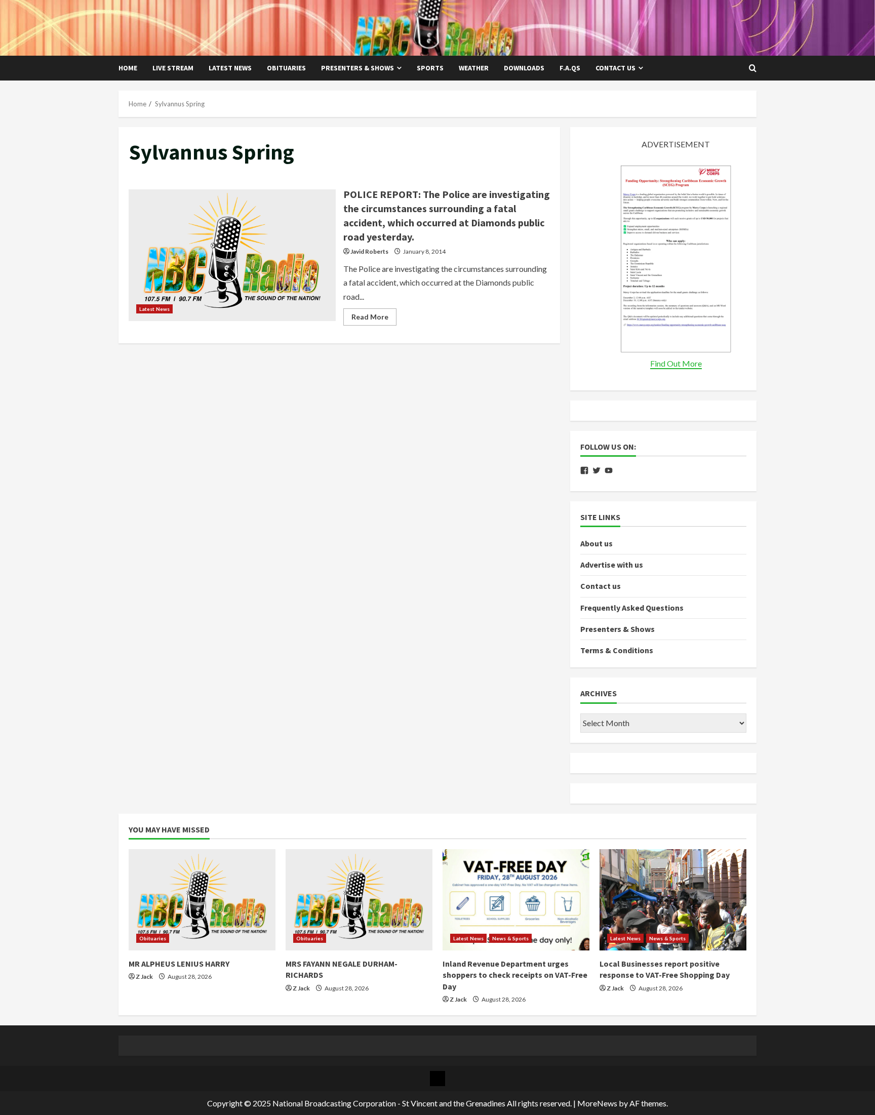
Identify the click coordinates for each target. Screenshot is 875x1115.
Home (127, 67)
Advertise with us (611, 565)
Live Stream (172, 67)
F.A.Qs (570, 67)
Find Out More (676, 363)
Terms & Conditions (616, 650)
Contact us (615, 67)
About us (596, 543)
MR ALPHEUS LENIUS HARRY (179, 964)
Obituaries (286, 67)
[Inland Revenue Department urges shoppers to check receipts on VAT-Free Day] (516, 899)
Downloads (524, 67)
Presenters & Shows (357, 67)
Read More (373, 319)
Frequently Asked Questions (632, 608)
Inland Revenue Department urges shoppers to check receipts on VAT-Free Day (515, 975)
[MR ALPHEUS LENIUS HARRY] (202, 899)
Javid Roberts (369, 251)
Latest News (230, 67)
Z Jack (144, 976)
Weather (474, 67)
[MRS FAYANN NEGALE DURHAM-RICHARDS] (359, 899)
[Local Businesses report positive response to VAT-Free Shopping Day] (673, 899)
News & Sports (510, 938)
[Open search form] (753, 68)
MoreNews (597, 1103)
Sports (430, 67)
